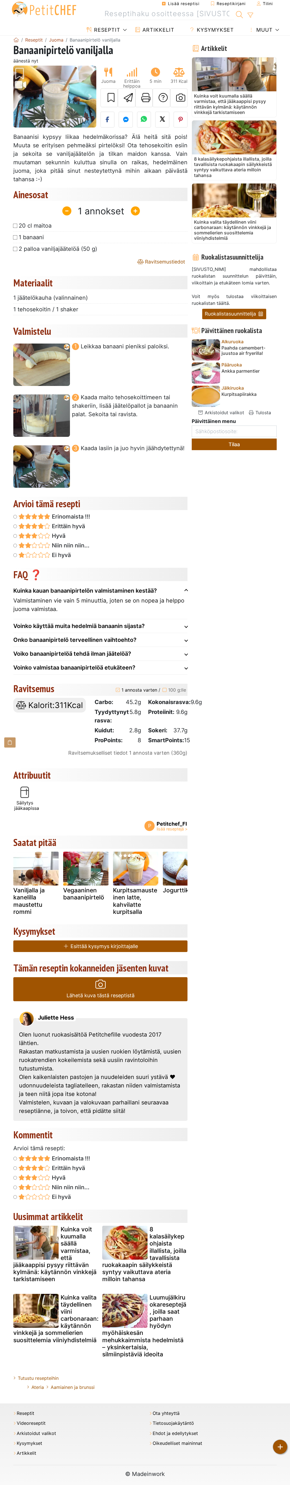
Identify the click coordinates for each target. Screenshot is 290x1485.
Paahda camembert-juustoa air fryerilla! (243, 350)
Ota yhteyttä (166, 1413)
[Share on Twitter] (162, 120)
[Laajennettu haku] (250, 15)
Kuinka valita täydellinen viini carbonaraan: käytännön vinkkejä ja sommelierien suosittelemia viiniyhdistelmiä (56, 1319)
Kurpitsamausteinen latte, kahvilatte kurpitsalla (135, 901)
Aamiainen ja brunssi (73, 1387)
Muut (264, 30)
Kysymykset (214, 30)
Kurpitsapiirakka (239, 394)
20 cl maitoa (35, 225)
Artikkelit (157, 30)
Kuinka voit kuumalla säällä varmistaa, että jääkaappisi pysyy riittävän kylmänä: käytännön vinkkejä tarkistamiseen (55, 1254)
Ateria (37, 1387)
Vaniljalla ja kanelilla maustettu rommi (29, 901)
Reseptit (106, 30)
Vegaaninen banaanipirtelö (83, 894)
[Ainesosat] (10, 742)
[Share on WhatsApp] (144, 120)
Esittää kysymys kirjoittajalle (103, 946)
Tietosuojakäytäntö (173, 1423)
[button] (19, 97)
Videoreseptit (31, 1423)
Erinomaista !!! (70, 516)
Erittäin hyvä (67, 526)
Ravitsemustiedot (164, 262)
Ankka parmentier (240, 371)
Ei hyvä (60, 555)
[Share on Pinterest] (181, 120)
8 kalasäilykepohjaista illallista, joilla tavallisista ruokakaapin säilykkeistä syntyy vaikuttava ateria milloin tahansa (144, 1254)
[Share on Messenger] (126, 120)
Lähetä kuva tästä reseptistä (101, 995)
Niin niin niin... (69, 545)
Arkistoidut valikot (223, 412)
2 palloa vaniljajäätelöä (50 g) (58, 248)
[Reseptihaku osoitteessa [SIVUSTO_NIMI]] (239, 13)
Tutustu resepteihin (38, 1378)
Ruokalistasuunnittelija (231, 314)
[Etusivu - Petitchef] (16, 40)
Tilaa (234, 444)
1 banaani (31, 237)
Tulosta (262, 412)
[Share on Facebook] (108, 120)
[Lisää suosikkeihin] (109, 98)
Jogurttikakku (182, 890)
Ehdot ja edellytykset (175, 1433)
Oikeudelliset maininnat (177, 1443)
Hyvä (57, 535)
